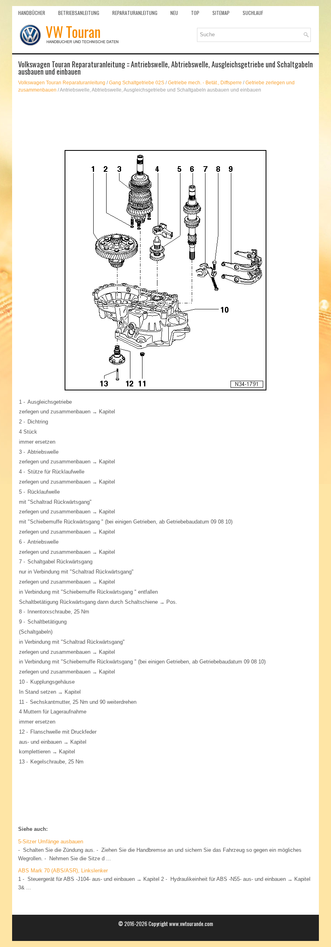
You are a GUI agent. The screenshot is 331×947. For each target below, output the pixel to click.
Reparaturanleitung (134, 12)
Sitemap (221, 12)
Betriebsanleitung (78, 12)
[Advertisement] (165, 122)
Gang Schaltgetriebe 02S (136, 83)
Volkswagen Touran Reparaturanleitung (61, 83)
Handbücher (31, 12)
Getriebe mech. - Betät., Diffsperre (205, 83)
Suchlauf (253, 12)
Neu (174, 12)
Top (195, 12)
